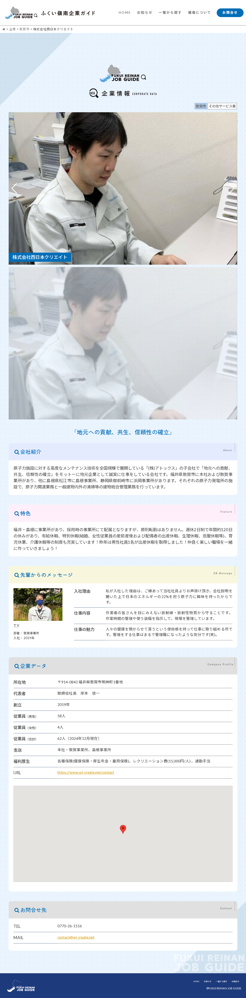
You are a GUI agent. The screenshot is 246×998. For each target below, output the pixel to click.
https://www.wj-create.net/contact (85, 772)
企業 (12, 29)
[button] (231, 188)
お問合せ (230, 12)
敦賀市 (24, 29)
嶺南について (199, 12)
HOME (125, 12)
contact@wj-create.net (75, 937)
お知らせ (145, 12)
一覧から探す (170, 12)
